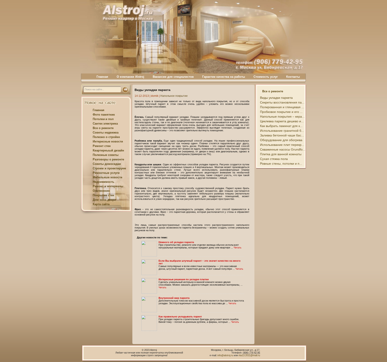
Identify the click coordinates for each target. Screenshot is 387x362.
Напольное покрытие (174, 95)
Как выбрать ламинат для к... (281, 126)
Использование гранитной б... (282, 130)
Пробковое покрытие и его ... (281, 112)
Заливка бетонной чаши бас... (282, 135)
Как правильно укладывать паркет (180, 316)
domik (154, 95)
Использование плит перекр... (282, 145)
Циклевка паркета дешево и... (282, 121)
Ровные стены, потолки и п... (281, 163)
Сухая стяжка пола (274, 159)
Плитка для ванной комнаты (280, 154)
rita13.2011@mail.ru (249, 355)
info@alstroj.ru (225, 355)
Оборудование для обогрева (281, 140)
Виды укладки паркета (276, 97)
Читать (237, 247)
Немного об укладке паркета (176, 242)
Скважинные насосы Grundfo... (282, 149)
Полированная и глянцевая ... (282, 107)
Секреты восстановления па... (282, 102)
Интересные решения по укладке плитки (184, 279)
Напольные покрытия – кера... (282, 116)
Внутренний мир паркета (174, 298)
